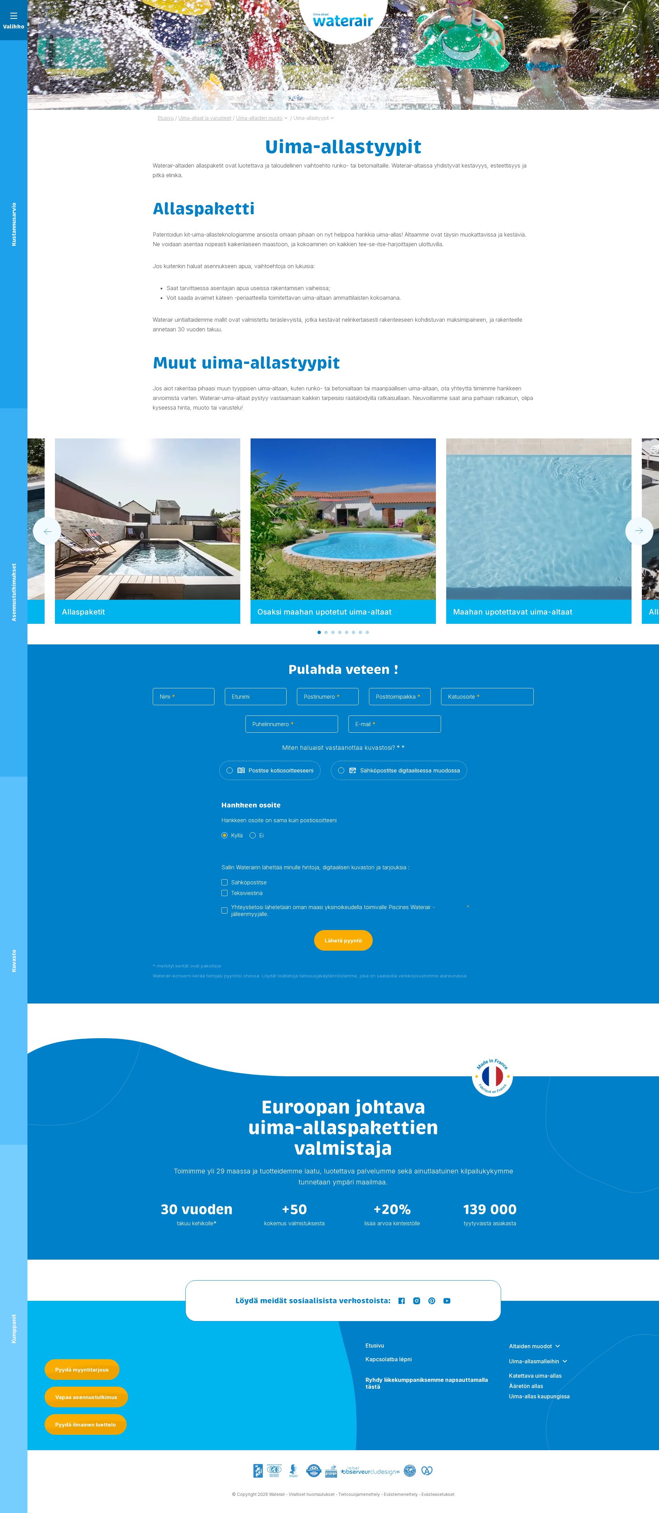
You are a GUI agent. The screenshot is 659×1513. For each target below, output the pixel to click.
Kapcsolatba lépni (389, 1359)
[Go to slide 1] (319, 632)
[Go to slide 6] (353, 632)
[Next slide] (639, 531)
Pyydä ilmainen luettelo (85, 1424)
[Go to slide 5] (346, 632)
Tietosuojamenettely (359, 1494)
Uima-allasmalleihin (534, 1361)
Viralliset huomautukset (312, 1494)
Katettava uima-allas (535, 1375)
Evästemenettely (401, 1494)
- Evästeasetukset (436, 1494)
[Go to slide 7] (360, 632)
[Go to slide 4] (340, 632)
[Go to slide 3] (333, 632)
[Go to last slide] (47, 531)
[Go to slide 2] (326, 632)
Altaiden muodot (530, 1346)
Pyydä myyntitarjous (82, 1369)
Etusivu (375, 1345)
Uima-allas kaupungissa (539, 1396)
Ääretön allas (526, 1386)
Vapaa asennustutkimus (86, 1397)
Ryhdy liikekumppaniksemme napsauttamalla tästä (427, 1383)
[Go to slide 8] (367, 632)
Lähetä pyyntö (343, 940)
